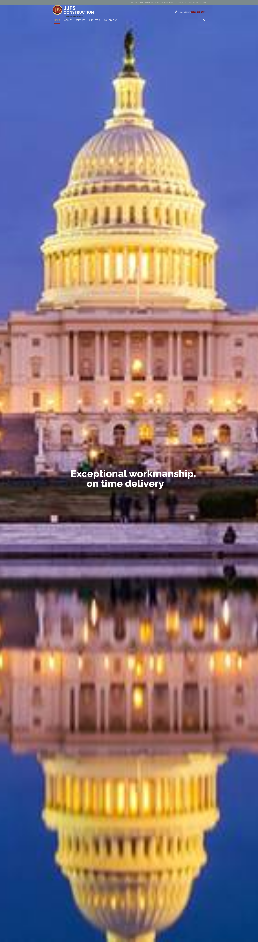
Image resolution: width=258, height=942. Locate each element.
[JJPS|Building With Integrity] (73, 10)
